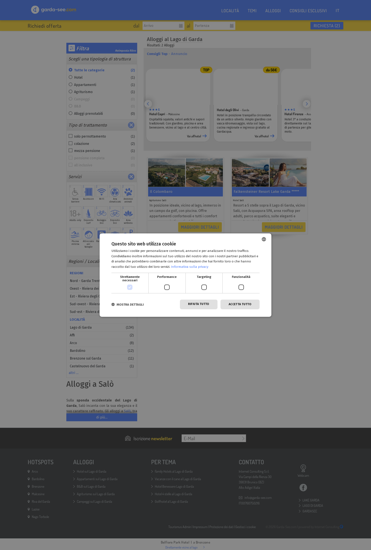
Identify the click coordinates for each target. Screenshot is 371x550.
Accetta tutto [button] (240, 304)
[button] (127, 304)
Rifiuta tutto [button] (198, 304)
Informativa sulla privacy (189, 267)
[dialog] (185, 275)
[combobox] (264, 239)
